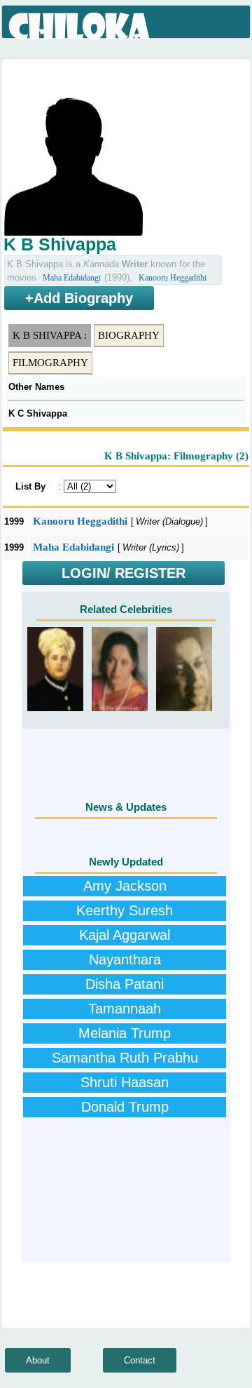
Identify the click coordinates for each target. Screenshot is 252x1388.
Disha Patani (124, 984)
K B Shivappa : (50, 335)
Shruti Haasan (124, 1082)
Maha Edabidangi (72, 278)
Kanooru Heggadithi (172, 278)
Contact (139, 1360)
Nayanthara (125, 959)
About (38, 1360)
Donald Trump (125, 1106)
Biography (129, 335)
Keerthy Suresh (124, 910)
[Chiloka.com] (80, 26)
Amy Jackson (125, 886)
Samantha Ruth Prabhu (125, 1057)
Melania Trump (124, 1033)
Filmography (50, 362)
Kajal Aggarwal (124, 935)
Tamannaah (124, 1008)
